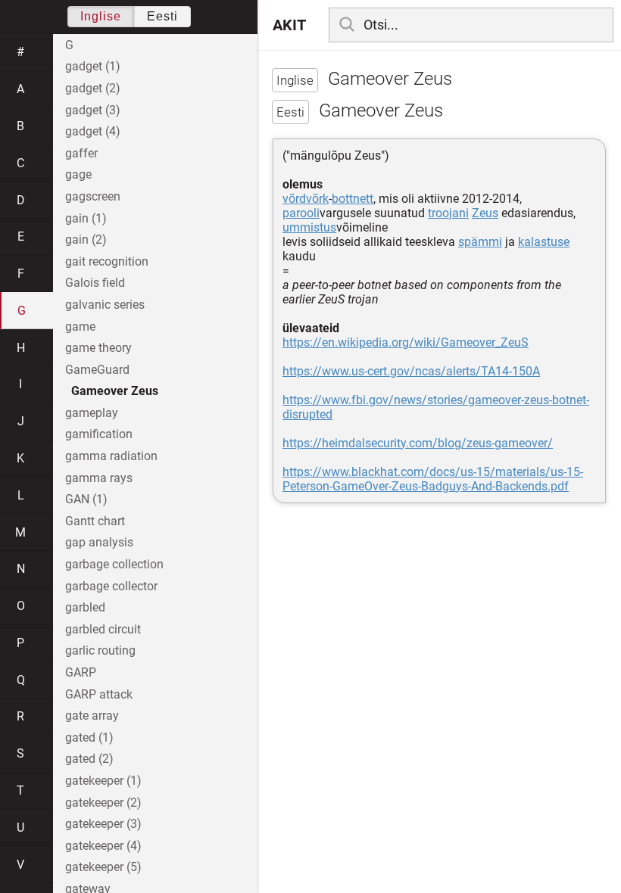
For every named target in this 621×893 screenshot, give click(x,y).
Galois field (95, 282)
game (80, 326)
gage (78, 174)
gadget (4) (92, 131)
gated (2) (89, 758)
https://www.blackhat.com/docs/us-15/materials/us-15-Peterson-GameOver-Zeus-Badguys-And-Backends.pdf (432, 479)
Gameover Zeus (114, 391)
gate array (92, 715)
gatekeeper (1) (103, 780)
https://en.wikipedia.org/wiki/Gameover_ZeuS (405, 342)
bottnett (352, 198)
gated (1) (89, 737)
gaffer (81, 153)
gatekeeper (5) (103, 867)
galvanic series (105, 304)
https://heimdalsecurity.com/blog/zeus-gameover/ (417, 443)
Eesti (162, 16)
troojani (448, 213)
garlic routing (100, 650)
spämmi (480, 242)
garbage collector (111, 586)
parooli (301, 213)
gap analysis (99, 542)
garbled (85, 607)
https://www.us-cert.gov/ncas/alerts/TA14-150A (411, 371)
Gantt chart (95, 521)
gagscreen (92, 196)
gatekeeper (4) (103, 846)
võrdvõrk (305, 198)
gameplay (91, 413)
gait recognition (106, 261)
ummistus (309, 227)
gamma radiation (111, 456)
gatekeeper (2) (103, 802)
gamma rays (99, 478)
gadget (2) (92, 88)
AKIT (289, 25)
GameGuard (97, 369)
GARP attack (99, 694)
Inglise (100, 16)
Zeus (485, 213)
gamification (99, 434)
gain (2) (86, 239)
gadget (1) (92, 66)
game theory (98, 348)
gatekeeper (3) (103, 824)
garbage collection (114, 564)
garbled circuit (103, 629)
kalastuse (544, 242)
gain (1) (86, 218)
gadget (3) (92, 110)
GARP (80, 672)
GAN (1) (86, 499)
